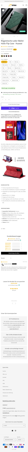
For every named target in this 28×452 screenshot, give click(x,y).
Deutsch (19, 439)
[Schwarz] (6, 56)
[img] (4, 262)
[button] (1, 5)
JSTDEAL (15, 449)
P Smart (14, 77)
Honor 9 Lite (15, 80)
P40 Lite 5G (5, 65)
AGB (4, 383)
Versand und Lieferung (8, 392)
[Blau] (11, 56)
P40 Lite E (13, 65)
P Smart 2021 (5, 77)
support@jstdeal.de (10, 408)
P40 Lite (16, 62)
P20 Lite (4, 74)
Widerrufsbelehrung (7, 389)
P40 (10, 62)
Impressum (5, 395)
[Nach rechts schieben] (17, 36)
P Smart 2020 (13, 74)
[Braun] (4, 56)
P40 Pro (4, 62)
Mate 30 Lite (17, 68)
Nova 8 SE (21, 77)
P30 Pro (21, 65)
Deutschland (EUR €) (9, 439)
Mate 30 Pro (5, 71)
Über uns (5, 374)
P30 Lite (9, 68)
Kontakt (4, 377)
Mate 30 (13, 71)
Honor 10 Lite (5, 80)
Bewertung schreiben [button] (14, 253)
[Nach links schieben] (10, 36)
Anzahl (2, 97)
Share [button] (4, 228)
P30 (3, 68)
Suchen (4, 371)
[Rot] (9, 56)
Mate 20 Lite (21, 71)
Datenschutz (5, 386)
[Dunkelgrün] (2, 56)
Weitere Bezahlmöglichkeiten (14, 111)
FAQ (3, 380)
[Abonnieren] (23, 425)
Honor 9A (4, 83)
